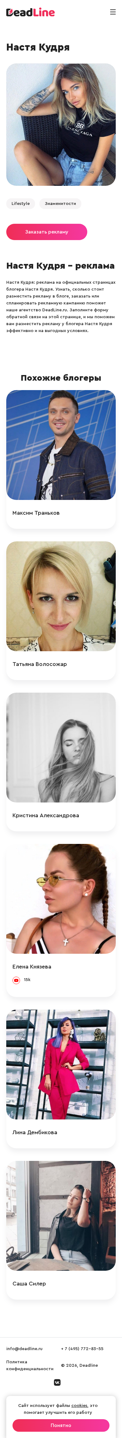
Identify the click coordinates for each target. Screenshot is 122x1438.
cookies (79, 1405)
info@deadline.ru (24, 1349)
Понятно (61, 1425)
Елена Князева (32, 966)
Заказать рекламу (47, 231)
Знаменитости (60, 203)
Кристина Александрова (46, 815)
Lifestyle (21, 203)
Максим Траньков (36, 513)
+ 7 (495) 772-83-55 (82, 1349)
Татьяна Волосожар (40, 664)
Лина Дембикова (35, 1132)
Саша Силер (29, 1283)
